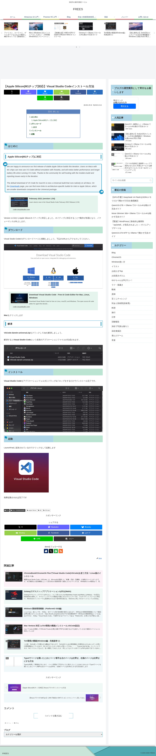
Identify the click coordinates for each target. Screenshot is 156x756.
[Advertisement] (78, 63)
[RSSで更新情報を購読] (61, 551)
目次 (50, 111)
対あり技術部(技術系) (18, 510)
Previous (2, 33)
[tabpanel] (15, 33)
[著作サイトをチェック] (46, 551)
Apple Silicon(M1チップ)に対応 (45, 120)
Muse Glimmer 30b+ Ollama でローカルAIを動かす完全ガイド (131, 215)
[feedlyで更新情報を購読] (56, 551)
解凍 (35, 127)
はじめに (34, 117)
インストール (36, 130)
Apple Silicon (32, 510)
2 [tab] (80, 47)
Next (154, 33)
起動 (33, 134)
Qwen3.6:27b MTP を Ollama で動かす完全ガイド (131, 234)
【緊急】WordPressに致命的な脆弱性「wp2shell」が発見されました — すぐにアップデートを (131, 224)
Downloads (15, 186)
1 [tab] (76, 47)
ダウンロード (36, 124)
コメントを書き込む (53, 716)
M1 (40, 510)
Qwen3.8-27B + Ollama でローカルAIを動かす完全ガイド (131, 207)
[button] (62, 98)
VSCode (47, 510)
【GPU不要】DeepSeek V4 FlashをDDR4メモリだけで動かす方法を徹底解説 (131, 199)
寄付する (124, 106)
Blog (7, 510)
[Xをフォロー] (51, 551)
